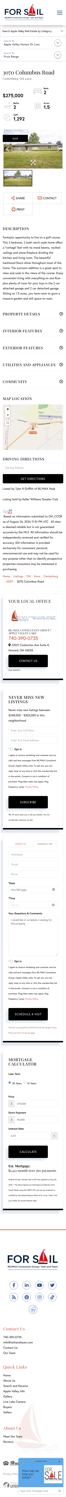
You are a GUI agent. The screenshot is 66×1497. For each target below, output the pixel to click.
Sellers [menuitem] (7, 1412)
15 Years (31, 1083)
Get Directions (33, 479)
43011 (9, 581)
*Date (11, 883)
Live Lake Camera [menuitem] (14, 1402)
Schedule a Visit (45, 844)
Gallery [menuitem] (7, 1396)
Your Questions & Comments (25, 913)
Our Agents (14, 670)
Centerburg (51, 576)
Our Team (9, 1353)
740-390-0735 (23, 638)
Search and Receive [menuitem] (15, 1386)
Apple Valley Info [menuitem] (14, 1391)
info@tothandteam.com (18, 1342)
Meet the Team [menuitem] (12, 1436)
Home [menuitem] (7, 1375)
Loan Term (14, 1074)
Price (11, 1096)
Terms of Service (23, 1033)
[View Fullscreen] (7, 422)
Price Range (11, 56)
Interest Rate (16, 1128)
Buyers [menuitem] (7, 1407)
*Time (11, 898)
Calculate (28, 1152)
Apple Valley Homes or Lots (22, 44)
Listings (18, 576)
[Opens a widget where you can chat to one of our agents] (41, 1476)
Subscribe (28, 802)
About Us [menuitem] (9, 1381)
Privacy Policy (31, 787)
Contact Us (28, 661)
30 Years (17, 1083)
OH (29, 576)
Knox (37, 576)
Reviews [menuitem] (8, 1442)
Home (6, 576)
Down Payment (17, 1112)
